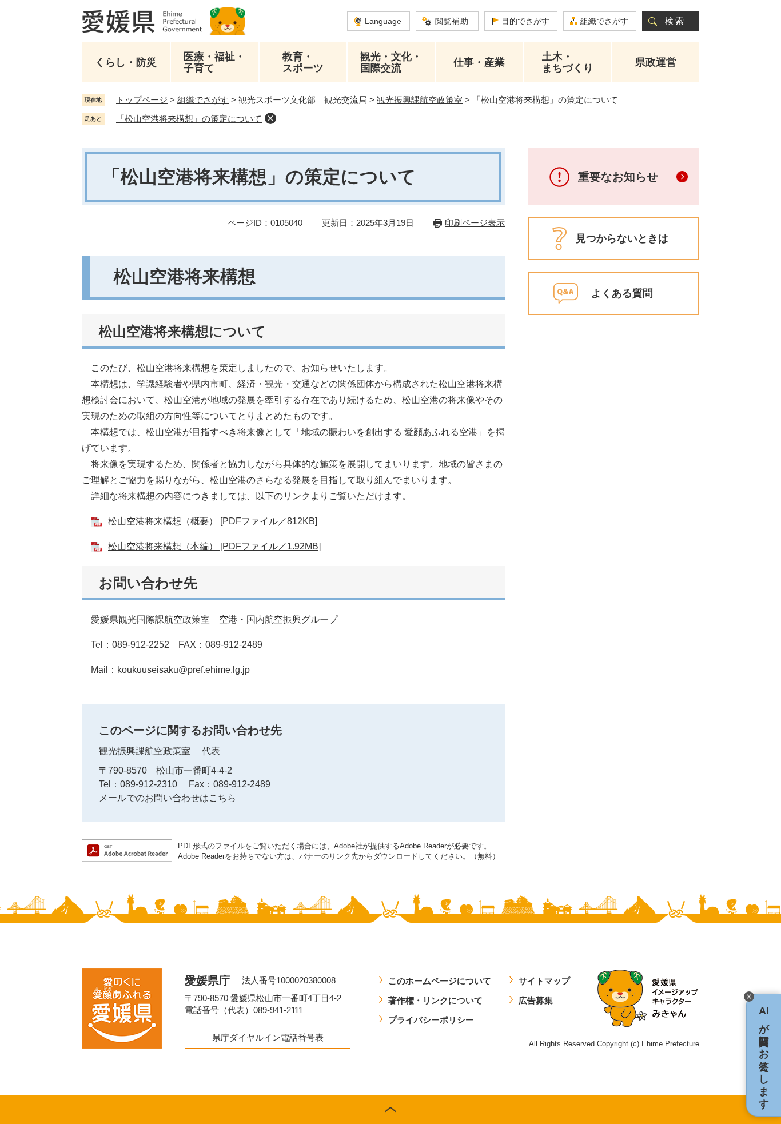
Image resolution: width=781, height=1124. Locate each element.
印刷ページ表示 (475, 223)
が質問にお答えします (764, 1055)
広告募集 (536, 1000)
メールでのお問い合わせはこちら (167, 798)
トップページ (142, 100)
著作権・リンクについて (435, 1000)
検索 (675, 21)
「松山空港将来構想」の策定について (189, 118)
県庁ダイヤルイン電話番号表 (268, 1037)
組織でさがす (604, 21)
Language (383, 21)
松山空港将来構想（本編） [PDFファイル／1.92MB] (214, 546)
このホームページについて (439, 981)
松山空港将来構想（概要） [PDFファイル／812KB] (212, 521)
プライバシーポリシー (431, 1020)
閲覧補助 (452, 21)
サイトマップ (544, 981)
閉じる (749, 996)
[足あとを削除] (270, 118)
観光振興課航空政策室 (420, 100)
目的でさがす (525, 21)
